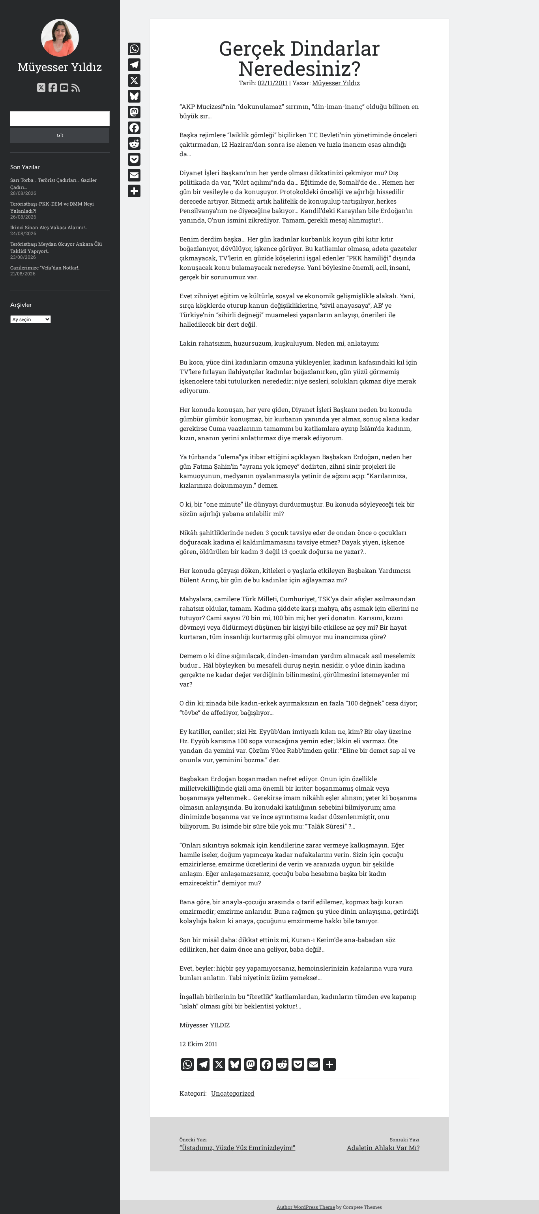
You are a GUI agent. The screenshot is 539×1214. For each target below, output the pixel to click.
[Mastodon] (134, 112)
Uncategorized (233, 1093)
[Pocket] (134, 159)
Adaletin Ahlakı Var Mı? (383, 1147)
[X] (134, 80)
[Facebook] (134, 128)
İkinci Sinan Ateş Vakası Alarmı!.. (48, 227)
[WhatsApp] (134, 49)
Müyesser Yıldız (60, 67)
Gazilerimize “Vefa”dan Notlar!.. (45, 267)
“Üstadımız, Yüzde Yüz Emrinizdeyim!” (237, 1147)
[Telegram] (134, 65)
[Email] (134, 175)
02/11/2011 (273, 83)
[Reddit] (134, 144)
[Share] (134, 191)
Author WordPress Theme (306, 1207)
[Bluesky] (134, 96)
